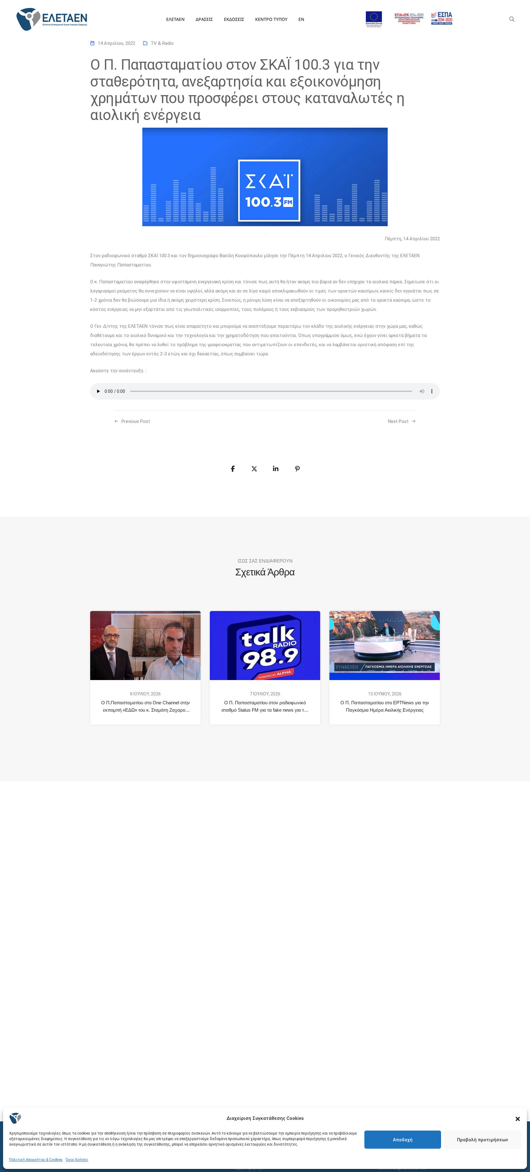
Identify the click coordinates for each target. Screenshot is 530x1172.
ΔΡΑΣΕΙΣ (204, 19)
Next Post (398, 421)
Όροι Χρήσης (77, 1160)
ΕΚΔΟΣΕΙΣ (234, 19)
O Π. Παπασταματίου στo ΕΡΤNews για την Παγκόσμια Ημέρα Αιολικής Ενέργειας (384, 706)
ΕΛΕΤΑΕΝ (175, 19)
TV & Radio (162, 43)
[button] (518, 1118)
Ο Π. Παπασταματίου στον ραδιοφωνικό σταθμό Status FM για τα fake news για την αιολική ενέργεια (265, 707)
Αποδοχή (403, 1140)
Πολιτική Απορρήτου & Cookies (36, 1160)
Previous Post (135, 421)
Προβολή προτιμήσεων (482, 1140)
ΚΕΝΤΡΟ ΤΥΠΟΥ (271, 19)
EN (301, 19)
